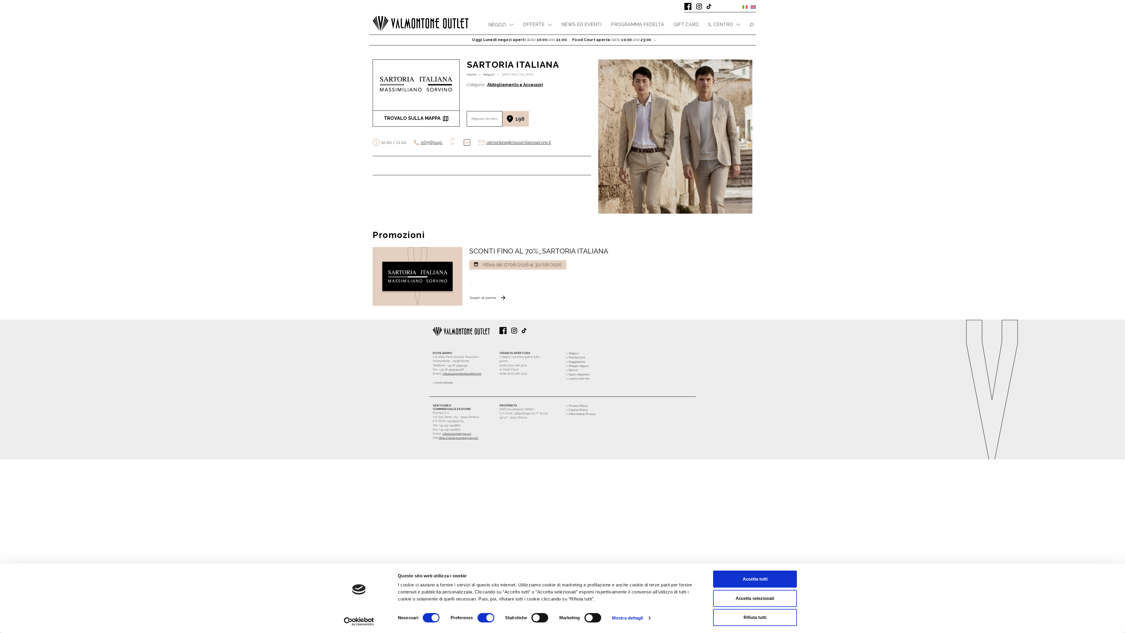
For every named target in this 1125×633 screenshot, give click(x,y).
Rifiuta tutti (755, 617)
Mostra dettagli (627, 617)
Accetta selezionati (755, 598)
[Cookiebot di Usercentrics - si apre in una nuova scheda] (359, 621)
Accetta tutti (755, 578)
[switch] (486, 617)
